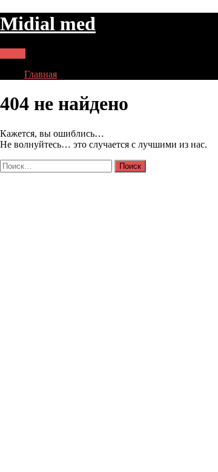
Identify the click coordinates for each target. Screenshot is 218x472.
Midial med (48, 23)
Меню (12, 53)
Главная (40, 74)
